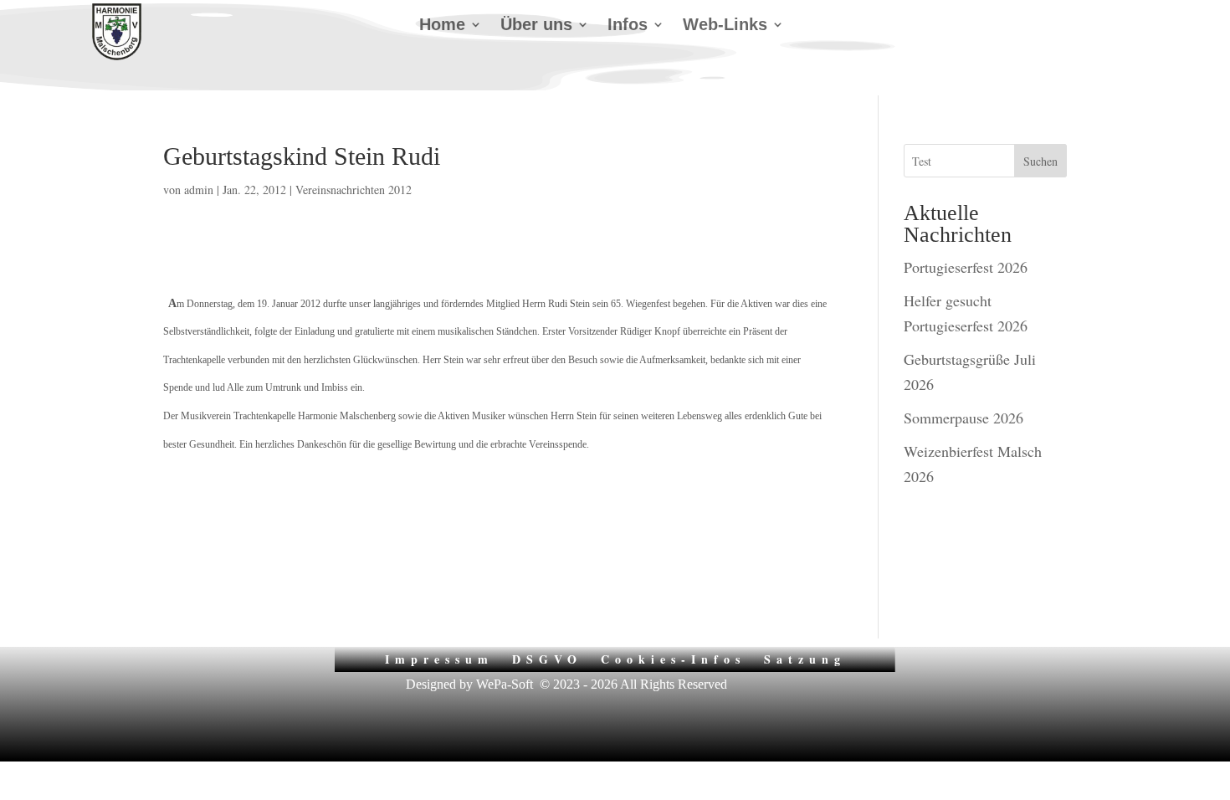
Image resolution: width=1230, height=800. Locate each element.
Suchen (1040, 161)
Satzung (805, 657)
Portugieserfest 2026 (966, 267)
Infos (627, 25)
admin (198, 189)
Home (442, 25)
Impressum (439, 657)
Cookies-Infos (673, 657)
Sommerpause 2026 (963, 418)
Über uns (536, 25)
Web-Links (725, 25)
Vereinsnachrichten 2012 (353, 189)
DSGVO (547, 657)
